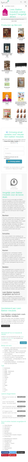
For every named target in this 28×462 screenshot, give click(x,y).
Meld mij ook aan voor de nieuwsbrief (11, 157)
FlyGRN (6, 351)
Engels (5, 385)
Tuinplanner (7, 445)
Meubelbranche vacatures (10, 438)
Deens (5, 390)
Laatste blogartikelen (8, 394)
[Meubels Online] (2, 6)
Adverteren (7, 446)
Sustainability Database (10, 362)
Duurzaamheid (8, 440)
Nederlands (7, 368)
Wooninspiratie (8, 448)
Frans (5, 369)
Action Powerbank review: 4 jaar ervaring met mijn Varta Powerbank (13, 407)
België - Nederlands (9, 371)
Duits (5, 382)
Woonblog (6, 428)
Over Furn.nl (7, 427)
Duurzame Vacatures (9, 357)
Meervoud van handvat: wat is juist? (13, 397)
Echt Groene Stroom (9, 352)
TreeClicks (6, 348)
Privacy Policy (7, 436)
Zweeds (6, 377)
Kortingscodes (7, 441)
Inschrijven (23, 342)
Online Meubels (8, 425)
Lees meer (14, 21)
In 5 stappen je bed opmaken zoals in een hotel (13, 411)
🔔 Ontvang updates (14, 161)
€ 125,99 (21, 72)
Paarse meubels (5, 326)
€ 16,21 (21, 121)
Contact (6, 449)
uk (4, 388)
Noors (5, 376)
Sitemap (6, 431)
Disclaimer (6, 430)
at (4, 391)
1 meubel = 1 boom (9, 443)
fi (4, 386)
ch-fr (5, 380)
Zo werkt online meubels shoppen (13, 434)
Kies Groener (7, 355)
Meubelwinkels (8, 433)
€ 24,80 (7, 55)
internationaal (19, 357)
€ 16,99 (21, 104)
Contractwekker (8, 358)
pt (4, 383)
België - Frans (7, 372)
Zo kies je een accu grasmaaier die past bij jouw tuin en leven (13, 416)
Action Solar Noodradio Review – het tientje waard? (13, 402)
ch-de (5, 379)
